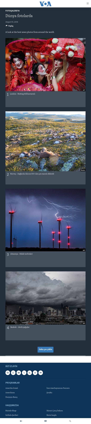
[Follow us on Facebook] (7, 372)
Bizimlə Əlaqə (10, 411)
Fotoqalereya (12, 11)
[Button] (9, 26)
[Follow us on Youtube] (18, 372)
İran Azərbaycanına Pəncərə (58, 388)
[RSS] (29, 372)
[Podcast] (35, 372)
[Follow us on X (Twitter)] (24, 372)
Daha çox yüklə (45, 350)
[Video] (21, 421)
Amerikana (10, 393)
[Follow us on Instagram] (13, 372)
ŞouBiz (49, 393)
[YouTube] (45, 421)
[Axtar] (70, 421)
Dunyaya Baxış (11, 397)
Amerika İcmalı (11, 388)
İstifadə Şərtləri (11, 415)
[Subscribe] (40, 372)
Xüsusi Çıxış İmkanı (55, 411)
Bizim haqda (52, 415)
